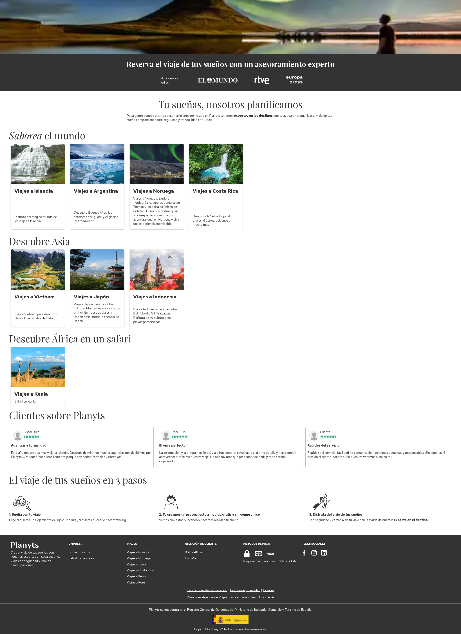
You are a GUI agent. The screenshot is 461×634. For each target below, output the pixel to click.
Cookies (268, 590)
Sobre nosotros (79, 552)
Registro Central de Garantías (208, 609)
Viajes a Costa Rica (140, 570)
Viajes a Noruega (139, 558)
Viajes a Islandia (138, 552)
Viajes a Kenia (136, 576)
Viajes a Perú (136, 582)
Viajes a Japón (137, 564)
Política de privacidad (245, 590)
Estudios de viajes (81, 558)
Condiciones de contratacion (207, 590)
